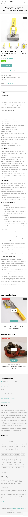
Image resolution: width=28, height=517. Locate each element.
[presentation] (2, 315)
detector (11, 446)
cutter (4, 446)
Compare (14, 70)
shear (23, 464)
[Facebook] (2, 393)
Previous (4, 46)
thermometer (19, 467)
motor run (10, 459)
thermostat (5, 469)
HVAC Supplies (14, 325)
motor (3, 459)
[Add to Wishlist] (12, 310)
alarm (3, 438)
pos (3, 462)
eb (2, 449)
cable (3, 441)
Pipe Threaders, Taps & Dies (14, 8)
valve (5, 79)
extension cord (10, 449)
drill (17, 446)
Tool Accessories (19, 7)
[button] (24, 2)
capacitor (10, 441)
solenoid (4, 467)
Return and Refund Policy (6, 402)
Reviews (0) (5, 95)
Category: (3, 77)
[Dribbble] (11, 393)
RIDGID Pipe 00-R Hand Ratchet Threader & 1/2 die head (14, 366)
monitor (20, 457)
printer (9, 462)
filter (11, 451)
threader (13, 469)
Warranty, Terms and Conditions (8, 398)
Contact (2, 501)
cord (17, 444)
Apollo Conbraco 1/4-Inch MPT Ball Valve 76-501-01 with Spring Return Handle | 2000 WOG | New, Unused (14, 326)
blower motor (18, 438)
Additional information (7, 92)
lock (23, 454)
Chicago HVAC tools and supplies (17, 508)
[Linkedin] (8, 393)
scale (3, 464)
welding (4, 472)
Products (12, 7)
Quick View (14, 320)
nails (17, 459)
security (10, 464)
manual (4, 457)
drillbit (23, 446)
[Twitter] (5, 393)
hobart (17, 454)
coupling (23, 444)
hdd (23, 451)
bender (10, 438)
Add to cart (8, 65)
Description (4, 90)
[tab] (14, 90)
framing (18, 451)
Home (7, 7)
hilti (11, 454)
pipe (23, 459)
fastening (4, 451)
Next (24, 46)
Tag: (2, 79)
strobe (11, 467)
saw (20, 462)
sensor (17, 464)
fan (17, 449)
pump (15, 462)
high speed (4, 454)
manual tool (12, 457)
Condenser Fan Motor (7, 444)
